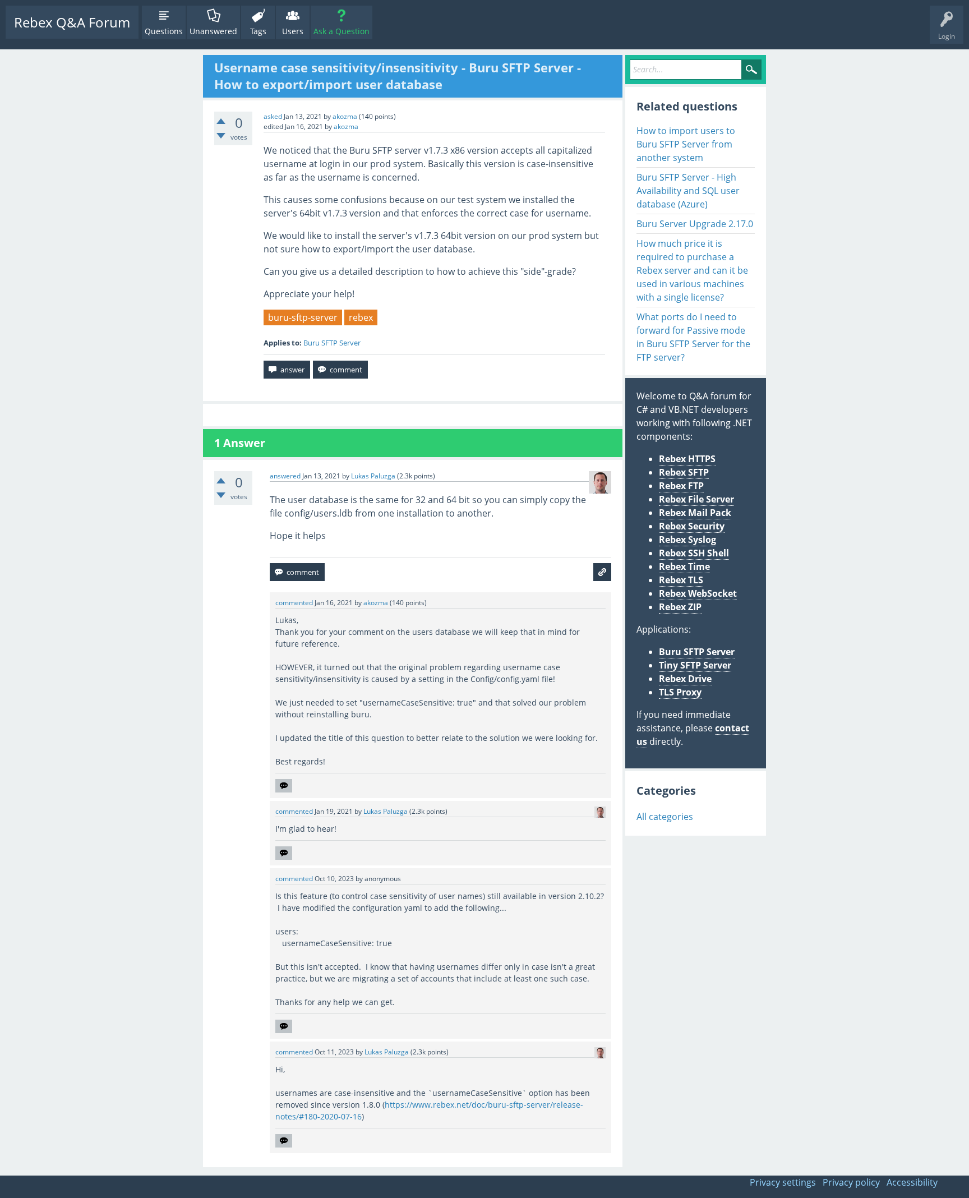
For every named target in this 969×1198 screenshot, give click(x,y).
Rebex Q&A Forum (72, 22)
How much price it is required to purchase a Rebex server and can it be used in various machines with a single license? (692, 270)
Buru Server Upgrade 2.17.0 (694, 224)
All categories (664, 816)
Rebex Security (692, 526)
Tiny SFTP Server (695, 665)
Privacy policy (851, 1182)
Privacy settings (783, 1182)
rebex (361, 317)
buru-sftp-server (303, 317)
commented (294, 602)
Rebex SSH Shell (694, 553)
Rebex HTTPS (687, 459)
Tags (258, 31)
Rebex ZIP (680, 607)
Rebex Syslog (687, 539)
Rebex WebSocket (698, 593)
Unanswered (213, 31)
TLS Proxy (680, 692)
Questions (164, 31)
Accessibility (912, 1182)
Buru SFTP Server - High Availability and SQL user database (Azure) (688, 190)
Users (292, 31)
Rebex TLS (681, 580)
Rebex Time (684, 566)
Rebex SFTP (684, 472)
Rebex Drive (685, 678)
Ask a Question (341, 31)
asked (273, 116)
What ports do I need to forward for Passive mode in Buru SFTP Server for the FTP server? (693, 337)
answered (285, 476)
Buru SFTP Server (332, 343)
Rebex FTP (681, 486)
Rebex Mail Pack (695, 512)
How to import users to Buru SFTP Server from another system (685, 144)
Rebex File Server (696, 499)
